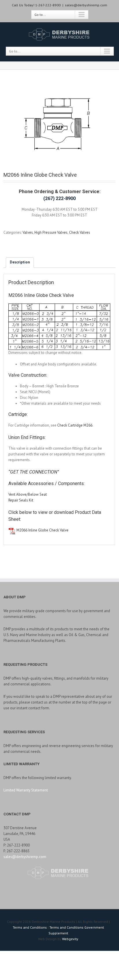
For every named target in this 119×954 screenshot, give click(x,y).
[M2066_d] (59, 125)
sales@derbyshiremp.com (86, 5)
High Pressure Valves (51, 232)
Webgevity (70, 939)
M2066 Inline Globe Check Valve (42, 530)
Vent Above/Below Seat (27, 494)
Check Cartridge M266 (74, 425)
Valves (28, 232)
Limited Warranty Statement (25, 790)
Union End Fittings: (27, 437)
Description (20, 262)
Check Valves (79, 232)
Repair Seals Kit (20, 500)
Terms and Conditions (30, 927)
